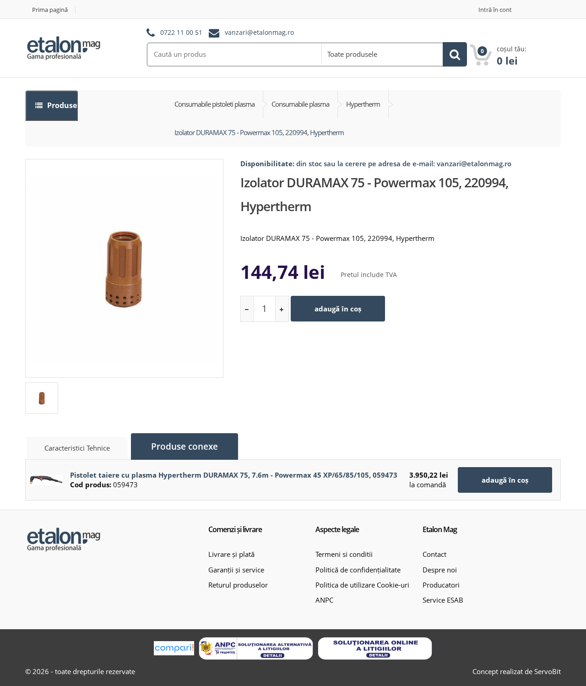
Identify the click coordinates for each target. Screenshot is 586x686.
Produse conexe (184, 446)
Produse (61, 105)
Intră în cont (495, 9)
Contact (434, 554)
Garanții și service (236, 569)
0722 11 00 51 (181, 32)
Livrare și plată (231, 554)
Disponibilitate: (267, 163)
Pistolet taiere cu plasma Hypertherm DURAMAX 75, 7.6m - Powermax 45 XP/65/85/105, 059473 (233, 474)
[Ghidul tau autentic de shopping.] (174, 648)
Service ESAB (443, 599)
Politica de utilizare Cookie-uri (362, 584)
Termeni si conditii (344, 554)
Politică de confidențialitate (358, 569)
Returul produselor (238, 584)
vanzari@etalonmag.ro (259, 32)
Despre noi (440, 569)
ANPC (324, 599)
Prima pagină (50, 9)
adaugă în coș (338, 308)
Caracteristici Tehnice (77, 447)
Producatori (441, 584)
